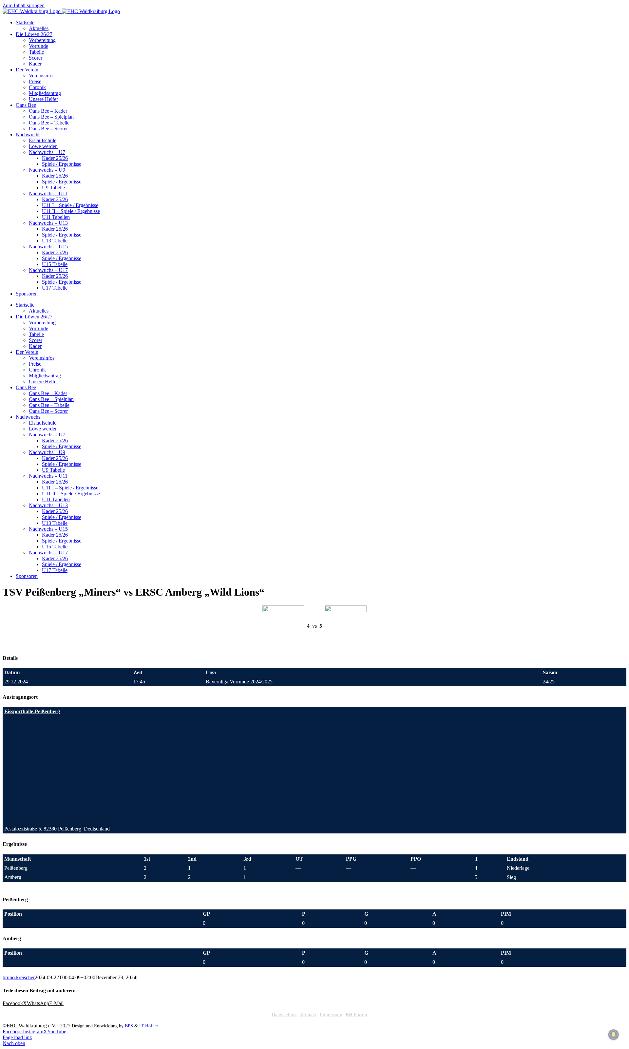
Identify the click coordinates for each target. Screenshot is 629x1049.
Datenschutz (284, 1014)
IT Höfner (148, 1025)
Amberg (12, 877)
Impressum (331, 1014)
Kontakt (308, 1014)
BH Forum (356, 1014)
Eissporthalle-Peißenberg (32, 711)
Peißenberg (16, 868)
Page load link (17, 1037)
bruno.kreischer (19, 977)
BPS (129, 1025)
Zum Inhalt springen (24, 5)
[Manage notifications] (613, 1034)
